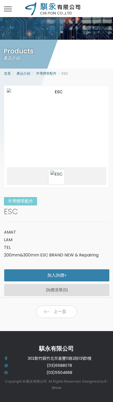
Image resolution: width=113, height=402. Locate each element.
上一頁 (60, 311)
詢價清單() (57, 290)
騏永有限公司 (59, 8)
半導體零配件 (45, 73)
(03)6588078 (59, 365)
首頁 (7, 73)
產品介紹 (23, 73)
